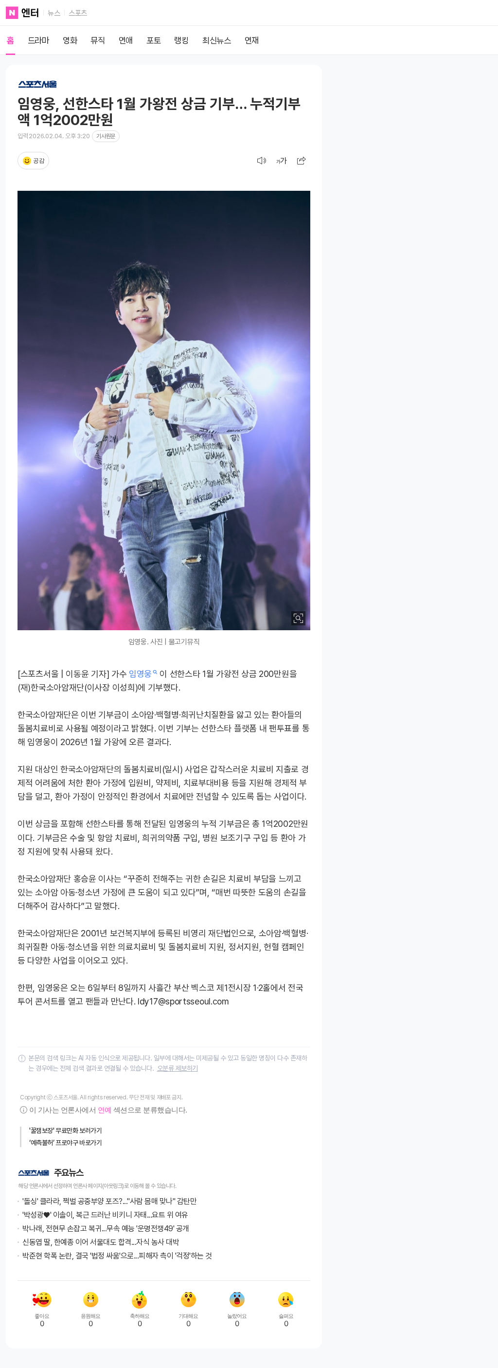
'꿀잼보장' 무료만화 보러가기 (65, 1130)
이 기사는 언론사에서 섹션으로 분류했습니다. (108, 1109)
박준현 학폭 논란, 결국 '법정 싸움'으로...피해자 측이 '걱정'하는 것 (117, 1255)
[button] (301, 160)
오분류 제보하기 (177, 1068)
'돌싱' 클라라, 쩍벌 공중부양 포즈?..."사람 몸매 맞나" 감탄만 (109, 1201)
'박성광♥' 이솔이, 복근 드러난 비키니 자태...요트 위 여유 (105, 1215)
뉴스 (54, 13)
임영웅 (140, 674)
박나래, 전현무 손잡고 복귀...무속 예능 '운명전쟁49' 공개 (105, 1228)
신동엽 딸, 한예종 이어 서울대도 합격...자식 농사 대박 (100, 1242)
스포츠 (78, 13)
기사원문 (105, 136)
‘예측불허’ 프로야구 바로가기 (65, 1143)
